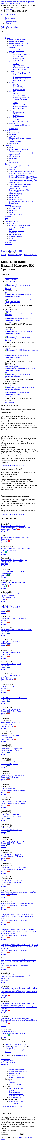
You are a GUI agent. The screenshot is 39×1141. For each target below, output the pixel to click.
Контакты (4, 1064)
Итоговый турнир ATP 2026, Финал (13, 582)
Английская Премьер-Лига (22, 73)
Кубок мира (13, 210)
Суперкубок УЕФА (16, 45)
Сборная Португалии (20, 127)
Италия (11, 82)
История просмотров (16, 1077)
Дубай (3, 600)
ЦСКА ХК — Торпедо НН (10, 652)
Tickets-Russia (5, 1059)
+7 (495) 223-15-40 (7, 9)
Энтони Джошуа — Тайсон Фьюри (13, 571)
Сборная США (18, 116)
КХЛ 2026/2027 (14, 132)
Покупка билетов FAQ (17, 1096)
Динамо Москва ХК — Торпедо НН (13, 618)
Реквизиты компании (16, 1084)
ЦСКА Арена (6, 643)
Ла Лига (16, 64)
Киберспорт (13, 240)
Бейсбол (12, 229)
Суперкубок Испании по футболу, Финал (15, 1018)
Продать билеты (11, 22)
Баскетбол (8, 145)
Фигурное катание (11, 221)
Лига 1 (15, 103)
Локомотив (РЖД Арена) (10, 750)
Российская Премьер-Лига (22, 54)
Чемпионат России (16, 214)
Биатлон (8, 205)
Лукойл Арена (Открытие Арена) (13, 790)
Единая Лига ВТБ (15, 156)
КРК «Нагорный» (30, 255)
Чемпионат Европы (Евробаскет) (21, 153)
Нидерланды (13, 117)
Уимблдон (12, 169)
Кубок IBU (13, 212)
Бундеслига (17, 93)
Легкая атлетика (15, 234)
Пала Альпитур (6, 584)
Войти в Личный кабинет (10, 27)
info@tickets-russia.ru (8, 14)
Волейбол (12, 233)
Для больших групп (16, 1101)
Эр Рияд (4, 575)
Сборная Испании (19, 69)
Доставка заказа (10, 20)
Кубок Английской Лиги (22, 77)
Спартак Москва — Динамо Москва (14, 801)
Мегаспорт (5, 609)
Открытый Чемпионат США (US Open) (23, 177)
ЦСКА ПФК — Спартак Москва (12, 841)
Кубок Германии (19, 95)
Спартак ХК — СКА (8, 686)
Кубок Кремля (14, 195)
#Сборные (8, 244)
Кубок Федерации (15, 199)
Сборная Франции (19, 108)
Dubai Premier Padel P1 (17, 175)
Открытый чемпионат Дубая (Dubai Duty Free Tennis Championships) (22, 172)
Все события (13, 129)
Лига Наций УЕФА (16, 47)
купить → (4, 34)
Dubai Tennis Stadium (8, 597)
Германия (12, 91)
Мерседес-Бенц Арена (9, 894)
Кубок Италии (18, 86)
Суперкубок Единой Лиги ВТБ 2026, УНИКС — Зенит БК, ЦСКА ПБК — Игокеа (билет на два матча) (18, 916)
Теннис (7, 164)
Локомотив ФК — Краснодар (11, 749)
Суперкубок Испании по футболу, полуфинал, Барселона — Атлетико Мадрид (17, 1004)
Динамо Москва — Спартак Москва (14, 867)
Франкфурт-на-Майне (8, 530)
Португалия (13, 123)
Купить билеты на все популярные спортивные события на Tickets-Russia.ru (18, 2)
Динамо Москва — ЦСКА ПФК (12, 880)
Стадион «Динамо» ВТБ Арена (12, 856)
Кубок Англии (18, 75)
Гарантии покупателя (16, 1070)
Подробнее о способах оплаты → (12, 514)
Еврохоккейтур (14, 134)
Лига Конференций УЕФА (18, 43)
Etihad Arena (5, 978)
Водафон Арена (6, 539)
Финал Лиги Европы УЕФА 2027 (13, 526)
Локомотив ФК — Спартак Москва (13, 762)
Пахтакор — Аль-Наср (9, 1031)
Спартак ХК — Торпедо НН (11, 664)
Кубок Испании (19, 66)
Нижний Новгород (15, 255)
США (11, 110)
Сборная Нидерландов (21, 121)
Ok (22, 1134)
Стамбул (4, 541)
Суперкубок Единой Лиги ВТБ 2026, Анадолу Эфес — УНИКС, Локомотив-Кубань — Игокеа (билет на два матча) (19, 946)
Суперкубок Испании (21, 67)
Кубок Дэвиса (14, 197)
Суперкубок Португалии (22, 125)
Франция (12, 101)
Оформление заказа (16, 1094)
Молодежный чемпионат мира (20, 138)
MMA (7, 220)
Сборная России (19, 60)
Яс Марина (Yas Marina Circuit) (12, 562)
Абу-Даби (4, 564)
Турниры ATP (14, 192)
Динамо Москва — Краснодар (11, 854)
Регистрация (13, 1075)
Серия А (16, 84)
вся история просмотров (21, 1055)
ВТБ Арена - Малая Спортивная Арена (15, 905)
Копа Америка (18, 112)
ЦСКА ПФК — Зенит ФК (10, 815)
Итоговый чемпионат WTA (19, 190)
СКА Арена (5, 677)
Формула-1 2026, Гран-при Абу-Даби (14, 560)
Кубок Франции (19, 104)
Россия (11, 53)
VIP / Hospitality (14, 1103)
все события (9, 402)
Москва (3, 611)
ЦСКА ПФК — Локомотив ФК (12, 709)
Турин (3, 586)
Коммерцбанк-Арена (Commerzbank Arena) (16, 528)
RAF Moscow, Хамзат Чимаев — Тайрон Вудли (18, 903)
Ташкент (4, 1035)
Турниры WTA (14, 188)
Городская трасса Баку (9, 550)
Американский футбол (17, 227)
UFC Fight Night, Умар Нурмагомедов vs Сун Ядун (19, 892)
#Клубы (8, 242)
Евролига (12, 147)
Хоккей (7, 130)
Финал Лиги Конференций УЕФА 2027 (15, 537)
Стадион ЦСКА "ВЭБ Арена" (11, 711)
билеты (3, 531)
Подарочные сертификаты (18, 1071)
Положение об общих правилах (12, 1106)
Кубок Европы (14, 155)
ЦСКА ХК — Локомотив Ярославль (14, 698)
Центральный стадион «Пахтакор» (13, 1033)
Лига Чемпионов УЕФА (17, 40)
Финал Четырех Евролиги (18, 149)
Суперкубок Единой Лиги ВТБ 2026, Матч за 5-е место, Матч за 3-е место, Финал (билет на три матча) (18, 961)
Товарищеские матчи (16, 51)
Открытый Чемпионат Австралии (21, 201)
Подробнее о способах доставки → (13, 465)
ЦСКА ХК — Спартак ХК (10, 607)
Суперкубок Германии (21, 97)
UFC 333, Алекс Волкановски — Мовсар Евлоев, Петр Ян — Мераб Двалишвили (18, 976)
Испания (12, 62)
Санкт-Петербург (7, 679)
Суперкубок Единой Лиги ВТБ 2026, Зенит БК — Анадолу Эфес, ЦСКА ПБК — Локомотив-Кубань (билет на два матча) (19, 931)
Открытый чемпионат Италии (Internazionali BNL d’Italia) (20, 185)
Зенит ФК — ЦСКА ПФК (10, 735)
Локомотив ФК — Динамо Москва (13, 775)
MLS (15, 114)
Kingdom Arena (6, 573)
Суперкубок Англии (20, 78)
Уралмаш (8, 289)
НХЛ (11, 140)
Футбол (7, 38)
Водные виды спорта (16, 231)
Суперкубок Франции (21, 106)
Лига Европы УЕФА (16, 41)
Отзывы (8, 23)
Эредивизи (17, 119)
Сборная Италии (19, 90)
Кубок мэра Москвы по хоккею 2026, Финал (16, 630)
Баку (2, 552)
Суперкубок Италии (20, 88)
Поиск (11, 1090)
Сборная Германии (20, 99)
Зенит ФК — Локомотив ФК (11, 722)
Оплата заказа (10, 18)
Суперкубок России (20, 58)
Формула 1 (9, 216)
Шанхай (4, 896)
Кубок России (18, 56)
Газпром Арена (6, 724)
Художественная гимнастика (19, 225)
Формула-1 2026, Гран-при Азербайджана (15, 548)
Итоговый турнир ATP (17, 194)
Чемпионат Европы (16, 49)
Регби (11, 238)
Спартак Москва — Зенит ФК (11, 788)
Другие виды (9, 223)
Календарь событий (16, 1088)
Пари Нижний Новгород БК (15, 1050)
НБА (11, 160)
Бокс (6, 218)
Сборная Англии (19, 80)
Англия (11, 71)
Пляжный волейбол (16, 236)
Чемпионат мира (15, 136)
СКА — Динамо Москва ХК (11, 675)
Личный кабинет (15, 1073)
